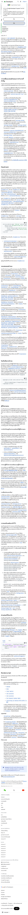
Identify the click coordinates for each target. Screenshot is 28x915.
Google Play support (5, 880)
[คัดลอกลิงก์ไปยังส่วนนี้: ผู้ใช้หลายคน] (10, 406)
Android (2, 797)
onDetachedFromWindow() (7, 203)
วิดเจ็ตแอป (15, 365)
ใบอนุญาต (10, 903)
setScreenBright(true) (20, 256)
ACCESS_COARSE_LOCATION (10, 109)
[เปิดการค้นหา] (18, 1)
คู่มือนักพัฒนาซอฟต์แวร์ (5, 864)
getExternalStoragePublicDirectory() (14, 455)
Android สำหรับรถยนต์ (5, 836)
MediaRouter (4, 287)
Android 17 (3, 844)
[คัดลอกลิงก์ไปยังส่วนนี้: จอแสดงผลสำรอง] (13, 266)
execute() (14, 737)
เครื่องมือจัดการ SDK (22, 47)
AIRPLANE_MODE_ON (17, 507)
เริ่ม (14, 23)
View (2, 194)
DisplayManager (17, 285)
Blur (8, 689)
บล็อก (2, 807)
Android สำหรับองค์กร (5, 799)
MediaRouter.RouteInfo (7, 299)
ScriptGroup (7, 716)
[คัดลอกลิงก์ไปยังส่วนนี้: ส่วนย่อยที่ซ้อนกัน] (13, 615)
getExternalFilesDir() (9, 453)
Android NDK (3, 870)
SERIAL (22, 482)
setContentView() (11, 194)
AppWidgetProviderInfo (14, 368)
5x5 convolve (10, 696)
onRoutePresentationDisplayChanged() (11, 318)
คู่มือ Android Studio (5, 862)
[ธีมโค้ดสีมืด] (24, 223)
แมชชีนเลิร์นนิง (4, 817)
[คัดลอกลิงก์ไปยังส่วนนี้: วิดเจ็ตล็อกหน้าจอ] (13, 361)
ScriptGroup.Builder (10, 721)
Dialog (22, 278)
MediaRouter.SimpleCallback (8, 316)
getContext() (4, 346)
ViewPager (23, 622)
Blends (8, 686)
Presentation (14, 273)
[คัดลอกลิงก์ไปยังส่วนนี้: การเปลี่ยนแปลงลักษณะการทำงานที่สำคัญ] (6, 81)
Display (21, 303)
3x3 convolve (10, 693)
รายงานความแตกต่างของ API (9, 776)
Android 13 (3, 852)
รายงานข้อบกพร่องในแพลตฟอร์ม (7, 876)
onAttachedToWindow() (7, 192)
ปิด (14, 19)
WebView (11, 137)
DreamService (4, 189)
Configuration (20, 593)
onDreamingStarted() (6, 201)
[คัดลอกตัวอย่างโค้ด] (26, 223)
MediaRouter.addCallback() (8, 323)
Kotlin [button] (4, 640)
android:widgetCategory (17, 367)
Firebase (3, 894)
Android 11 (3, 856)
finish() (17, 210)
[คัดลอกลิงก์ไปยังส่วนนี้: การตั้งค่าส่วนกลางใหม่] (13, 492)
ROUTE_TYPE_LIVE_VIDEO (7, 297)
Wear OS (3, 832)
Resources (3, 348)
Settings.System (20, 120)
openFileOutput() (8, 449)
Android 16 (3, 846)
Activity (10, 191)
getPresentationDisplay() (8, 303)
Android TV (3, 839)
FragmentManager (17, 631)
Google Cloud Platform (6, 896)
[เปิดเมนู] (2, 1)
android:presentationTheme (8, 333)
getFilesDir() (7, 448)
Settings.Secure (5, 498)
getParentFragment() (19, 656)
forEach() (7, 711)
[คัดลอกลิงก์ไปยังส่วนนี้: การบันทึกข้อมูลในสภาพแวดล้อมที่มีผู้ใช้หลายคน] (2, 431)
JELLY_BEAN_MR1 (11, 38)
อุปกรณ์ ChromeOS (5, 834)
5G (1, 825)
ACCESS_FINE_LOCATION (9, 111)
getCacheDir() (16, 448)
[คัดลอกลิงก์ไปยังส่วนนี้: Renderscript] (12, 673)
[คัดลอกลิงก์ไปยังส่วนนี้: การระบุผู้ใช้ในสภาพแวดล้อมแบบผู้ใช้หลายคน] (25, 465)
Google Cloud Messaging (7, 478)
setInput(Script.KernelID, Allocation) (14, 732)
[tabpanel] (14, 647)
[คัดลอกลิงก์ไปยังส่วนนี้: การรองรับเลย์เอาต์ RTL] (17, 523)
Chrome (2, 892)
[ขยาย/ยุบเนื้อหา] (3, 33)
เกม (1, 814)
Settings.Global (22, 125)
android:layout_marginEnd (10, 558)
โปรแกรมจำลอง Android (6, 51)
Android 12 (3, 854)
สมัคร (16, 908)
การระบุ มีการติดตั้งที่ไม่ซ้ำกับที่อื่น (10, 470)
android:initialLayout (20, 391)
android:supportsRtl (11, 535)
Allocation (18, 729)
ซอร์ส (2, 803)
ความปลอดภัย (3, 801)
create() (10, 728)
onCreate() (8, 275)
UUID (24, 470)
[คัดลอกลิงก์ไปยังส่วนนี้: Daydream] (10, 167)
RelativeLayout (15, 562)
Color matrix (10, 691)
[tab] (4, 640)
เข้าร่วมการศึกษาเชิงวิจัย (5, 882)
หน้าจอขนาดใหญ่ (4, 830)
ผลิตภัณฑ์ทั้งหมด (4, 898)
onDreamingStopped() (18, 201)
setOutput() (21, 735)
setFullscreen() (8, 251)
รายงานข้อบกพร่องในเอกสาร (6, 878)
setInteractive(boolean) (10, 241)
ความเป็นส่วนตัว (4, 823)
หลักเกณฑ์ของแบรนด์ (18, 903)
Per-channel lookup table (13, 698)
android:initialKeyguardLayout (18, 390)
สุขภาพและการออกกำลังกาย (6, 819)
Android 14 (3, 850)
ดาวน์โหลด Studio (4, 868)
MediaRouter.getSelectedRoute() (9, 296)
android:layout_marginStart (14, 555)
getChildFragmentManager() (8, 629)
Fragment (20, 629)
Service (19, 200)
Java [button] (9, 640)
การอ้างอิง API (3, 866)
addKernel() (15, 723)
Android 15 (3, 848)
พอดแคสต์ (3, 809)
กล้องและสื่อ (3, 821)
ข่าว (1, 805)
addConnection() (9, 726)
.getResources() (13, 346)
